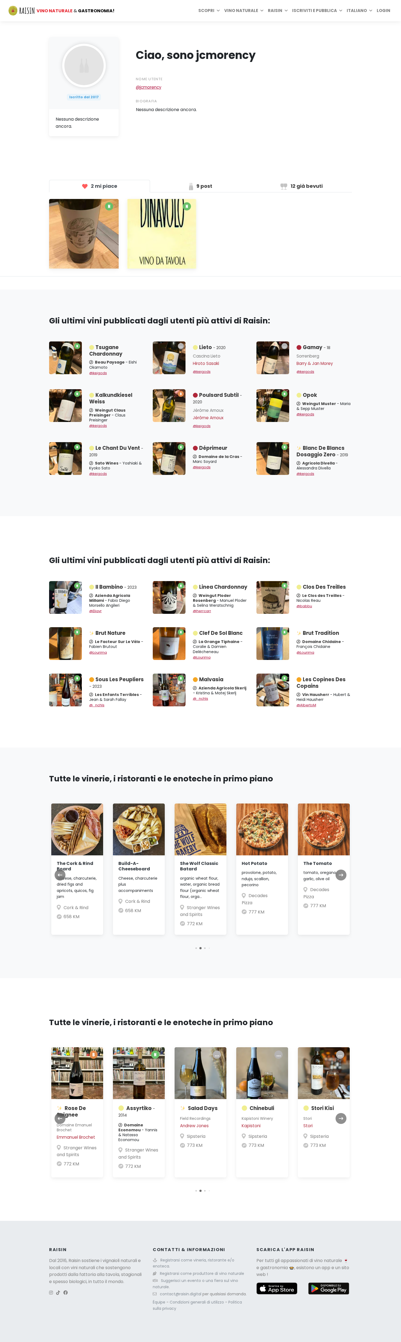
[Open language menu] (370, 10)
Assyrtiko (136, 1111)
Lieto (212, 347)
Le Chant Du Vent (116, 451)
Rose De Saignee (71, 1111)
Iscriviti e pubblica (314, 10)
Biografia (146, 101)
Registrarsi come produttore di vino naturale (202, 1273)
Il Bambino (116, 587)
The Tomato (317, 863)
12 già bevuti (306, 186)
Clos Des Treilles (324, 587)
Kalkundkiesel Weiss (110, 398)
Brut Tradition (321, 633)
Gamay (316, 347)
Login (383, 10)
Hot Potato (254, 863)
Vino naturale (241, 10)
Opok (310, 395)
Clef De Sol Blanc (221, 633)
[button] (196, 948)
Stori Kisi (322, 1108)
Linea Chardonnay (223, 587)
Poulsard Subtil (217, 398)
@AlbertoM (306, 705)
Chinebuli (262, 1108)
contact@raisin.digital (180, 1294)
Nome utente (149, 79)
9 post (203, 186)
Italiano (357, 10)
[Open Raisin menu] (286, 10)
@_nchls (96, 705)
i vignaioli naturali (119, 1260)
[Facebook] (65, 1293)
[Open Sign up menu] (340, 10)
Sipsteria (196, 1136)
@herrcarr (202, 611)
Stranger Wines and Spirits (77, 1151)
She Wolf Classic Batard (199, 866)
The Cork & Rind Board (75, 866)
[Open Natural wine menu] (262, 10)
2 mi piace (103, 186)
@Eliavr (95, 611)
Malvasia (211, 679)
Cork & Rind (76, 907)
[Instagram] (51, 1293)
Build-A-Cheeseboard (134, 866)
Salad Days (203, 1108)
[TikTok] (58, 1293)
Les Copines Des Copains (321, 682)
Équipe (159, 1302)
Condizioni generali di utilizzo (197, 1302)
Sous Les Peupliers (116, 682)
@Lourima (98, 652)
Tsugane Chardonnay (105, 350)
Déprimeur (213, 448)
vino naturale (328, 1260)
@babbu (304, 606)
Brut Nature (110, 633)
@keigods (98, 373)
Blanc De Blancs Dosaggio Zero (322, 451)
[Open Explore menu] (218, 10)
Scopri (206, 10)
